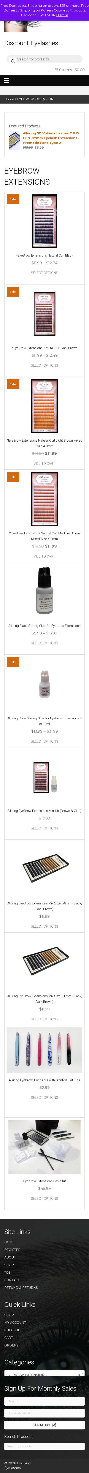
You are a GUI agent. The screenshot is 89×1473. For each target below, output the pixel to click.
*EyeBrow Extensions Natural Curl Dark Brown (44, 348)
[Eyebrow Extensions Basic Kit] (44, 1147)
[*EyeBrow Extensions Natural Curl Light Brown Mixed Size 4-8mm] (44, 406)
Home (9, 99)
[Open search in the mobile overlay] (44, 59)
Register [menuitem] (12, 1250)
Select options (44, 273)
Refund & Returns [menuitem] (21, 1288)
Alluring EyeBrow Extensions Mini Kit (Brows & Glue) (44, 811)
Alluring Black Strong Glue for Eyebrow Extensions (44, 626)
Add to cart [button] (44, 464)
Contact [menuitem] (11, 1280)
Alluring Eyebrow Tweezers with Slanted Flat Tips (44, 1080)
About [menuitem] (10, 1257)
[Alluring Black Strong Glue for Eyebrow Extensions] (44, 591)
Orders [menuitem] (11, 1345)
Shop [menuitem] (9, 1265)
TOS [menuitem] (7, 1273)
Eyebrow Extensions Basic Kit (44, 1181)
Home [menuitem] (9, 1242)
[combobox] (44, 1373)
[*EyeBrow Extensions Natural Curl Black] (44, 221)
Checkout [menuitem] (13, 1330)
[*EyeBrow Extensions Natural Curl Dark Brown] (44, 313)
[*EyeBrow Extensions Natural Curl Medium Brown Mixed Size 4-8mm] (44, 499)
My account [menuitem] (15, 1323)
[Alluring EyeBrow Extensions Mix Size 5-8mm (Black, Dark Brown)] (44, 869)
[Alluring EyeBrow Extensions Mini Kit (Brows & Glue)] (44, 776)
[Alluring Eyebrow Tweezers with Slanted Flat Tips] (44, 1050)
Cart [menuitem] (8, 1338)
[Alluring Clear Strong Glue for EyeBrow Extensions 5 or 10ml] (44, 684)
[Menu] (6, 80)
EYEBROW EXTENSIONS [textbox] (43, 1375)
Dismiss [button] (62, 15)
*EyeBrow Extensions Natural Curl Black (44, 255)
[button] (44, 1425)
